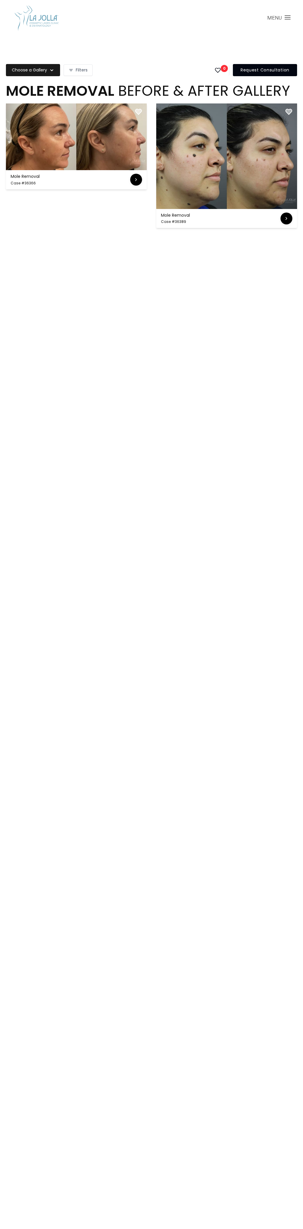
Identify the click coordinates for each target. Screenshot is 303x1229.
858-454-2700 (234, 18)
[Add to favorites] (138, 112)
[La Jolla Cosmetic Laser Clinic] (36, 19)
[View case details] (136, 180)
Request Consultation (265, 70)
